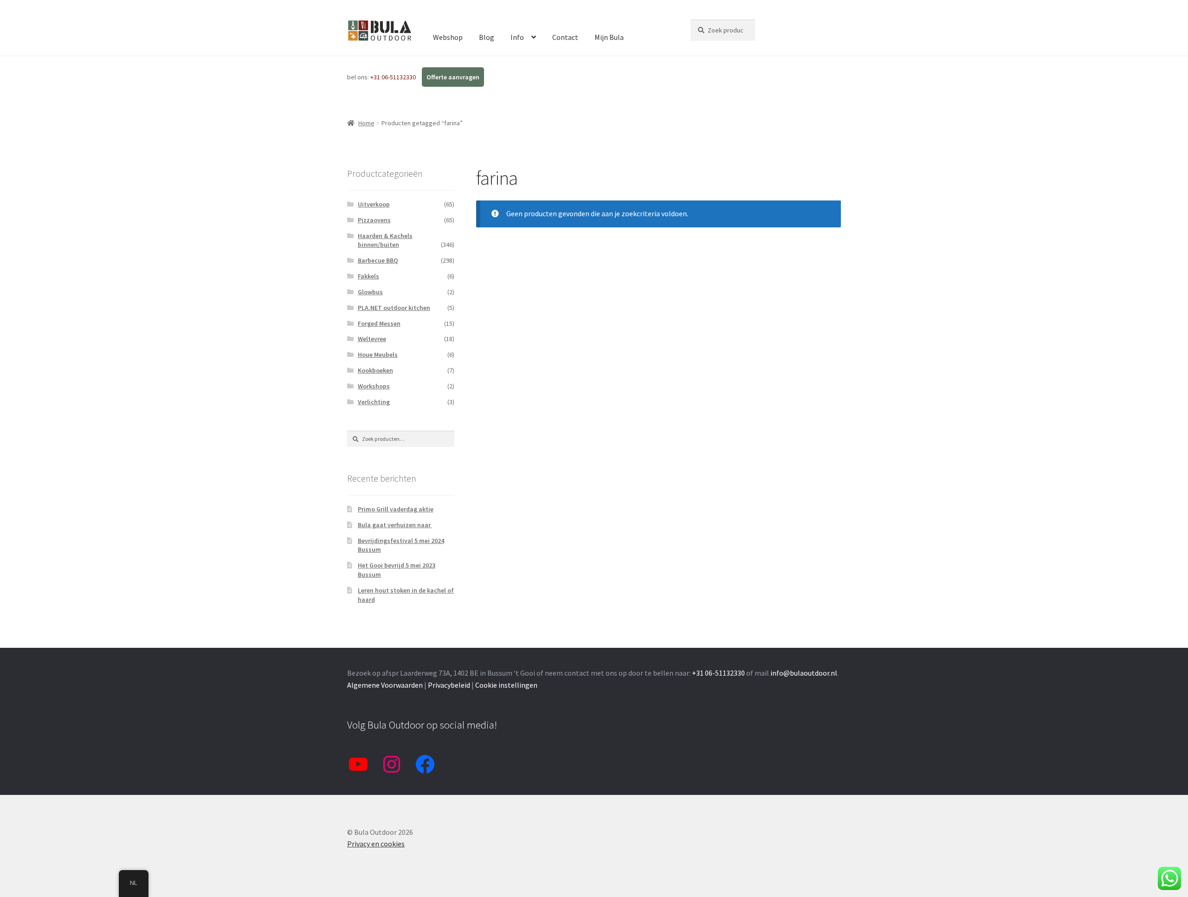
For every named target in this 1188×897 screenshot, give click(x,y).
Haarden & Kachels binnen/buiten (385, 240)
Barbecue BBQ (378, 260)
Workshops (374, 386)
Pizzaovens (374, 220)
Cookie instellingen (506, 685)
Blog (486, 37)
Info (517, 37)
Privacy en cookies (376, 843)
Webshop (448, 37)
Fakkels (368, 276)
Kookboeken (375, 370)
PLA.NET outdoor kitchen (394, 307)
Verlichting (374, 402)
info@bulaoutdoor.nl (803, 673)
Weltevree (372, 339)
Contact (565, 37)
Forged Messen (379, 323)
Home (366, 123)
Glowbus (370, 292)
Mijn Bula (609, 37)
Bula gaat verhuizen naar (395, 525)
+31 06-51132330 (393, 77)
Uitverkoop (374, 204)
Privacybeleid (449, 685)
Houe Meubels (378, 354)
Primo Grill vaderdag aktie (395, 509)
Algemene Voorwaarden (385, 685)
